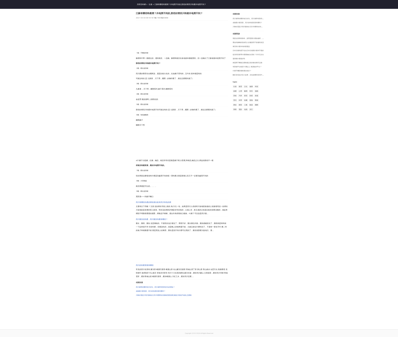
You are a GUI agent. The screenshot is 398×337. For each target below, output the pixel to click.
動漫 (251, 105)
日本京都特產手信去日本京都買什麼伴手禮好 (248, 50)
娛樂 (235, 91)
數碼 (245, 91)
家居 (245, 96)
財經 (251, 96)
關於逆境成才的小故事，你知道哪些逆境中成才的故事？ (252, 75)
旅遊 (256, 96)
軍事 (235, 109)
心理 (240, 91)
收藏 (245, 100)
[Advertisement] (182, 35)
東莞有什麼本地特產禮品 (241, 46)
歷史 (235, 105)
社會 (150, 4)
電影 (240, 109)
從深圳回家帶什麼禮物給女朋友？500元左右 (248, 55)
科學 (240, 100)
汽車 (240, 96)
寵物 (251, 100)
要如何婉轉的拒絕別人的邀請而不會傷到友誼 (248, 42)
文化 (245, 86)
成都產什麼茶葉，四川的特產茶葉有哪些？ (150, 291)
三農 (245, 105)
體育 (240, 105)
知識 (245, 109)
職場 (256, 100)
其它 (251, 109)
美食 (235, 96)
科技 (256, 86)
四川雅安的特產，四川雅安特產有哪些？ (152, 219)
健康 (251, 86)
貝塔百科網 (141, 4)
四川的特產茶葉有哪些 (144, 265)
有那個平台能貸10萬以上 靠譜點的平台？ (247, 67)
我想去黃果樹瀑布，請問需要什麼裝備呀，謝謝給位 (250, 38)
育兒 (235, 100)
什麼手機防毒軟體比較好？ (242, 71)
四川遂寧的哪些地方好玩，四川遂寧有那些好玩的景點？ (155, 287)
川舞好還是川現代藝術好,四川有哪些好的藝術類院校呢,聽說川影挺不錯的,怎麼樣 (164, 295)
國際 (256, 105)
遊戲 (256, 91)
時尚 (251, 91)
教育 (240, 86)
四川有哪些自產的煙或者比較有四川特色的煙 (153, 202)
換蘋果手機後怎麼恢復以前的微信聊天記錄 (247, 63)
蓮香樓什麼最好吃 (239, 59)
